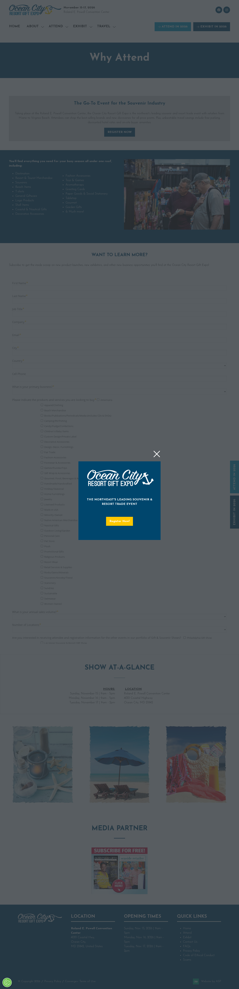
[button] (157, 454)
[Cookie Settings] (7, 982)
